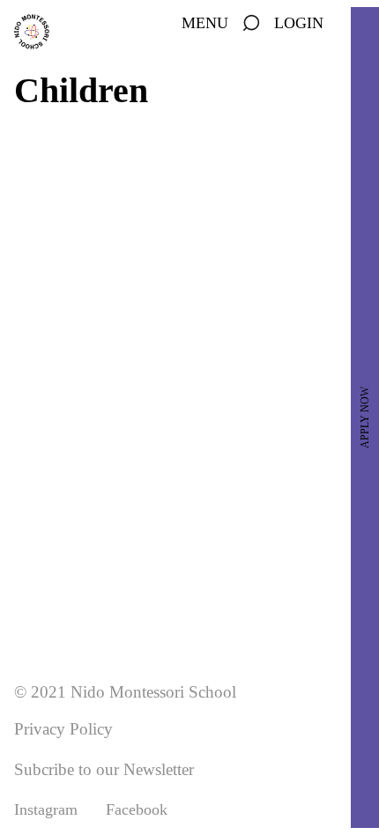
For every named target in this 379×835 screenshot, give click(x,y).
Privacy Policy (63, 729)
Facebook (136, 809)
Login (298, 23)
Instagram (46, 809)
